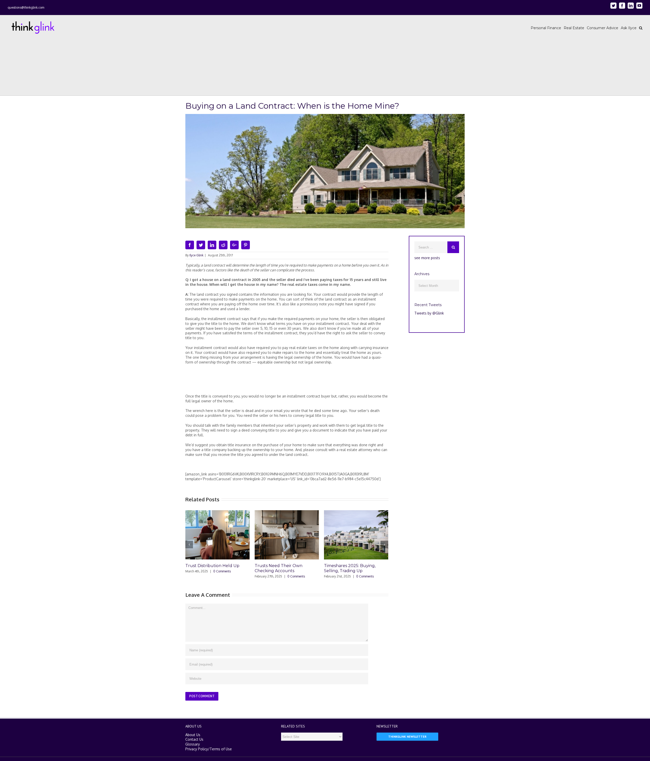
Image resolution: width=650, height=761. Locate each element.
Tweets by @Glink (429, 313)
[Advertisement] (286, 381)
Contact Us (194, 739)
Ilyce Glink (196, 255)
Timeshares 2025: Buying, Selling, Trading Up (350, 568)
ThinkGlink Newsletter (407, 736)
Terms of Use (221, 749)
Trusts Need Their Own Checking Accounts (278, 568)
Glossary (192, 744)
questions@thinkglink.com (26, 7)
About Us (192, 735)
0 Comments (222, 571)
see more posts (427, 258)
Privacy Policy (196, 749)
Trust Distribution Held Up (212, 565)
